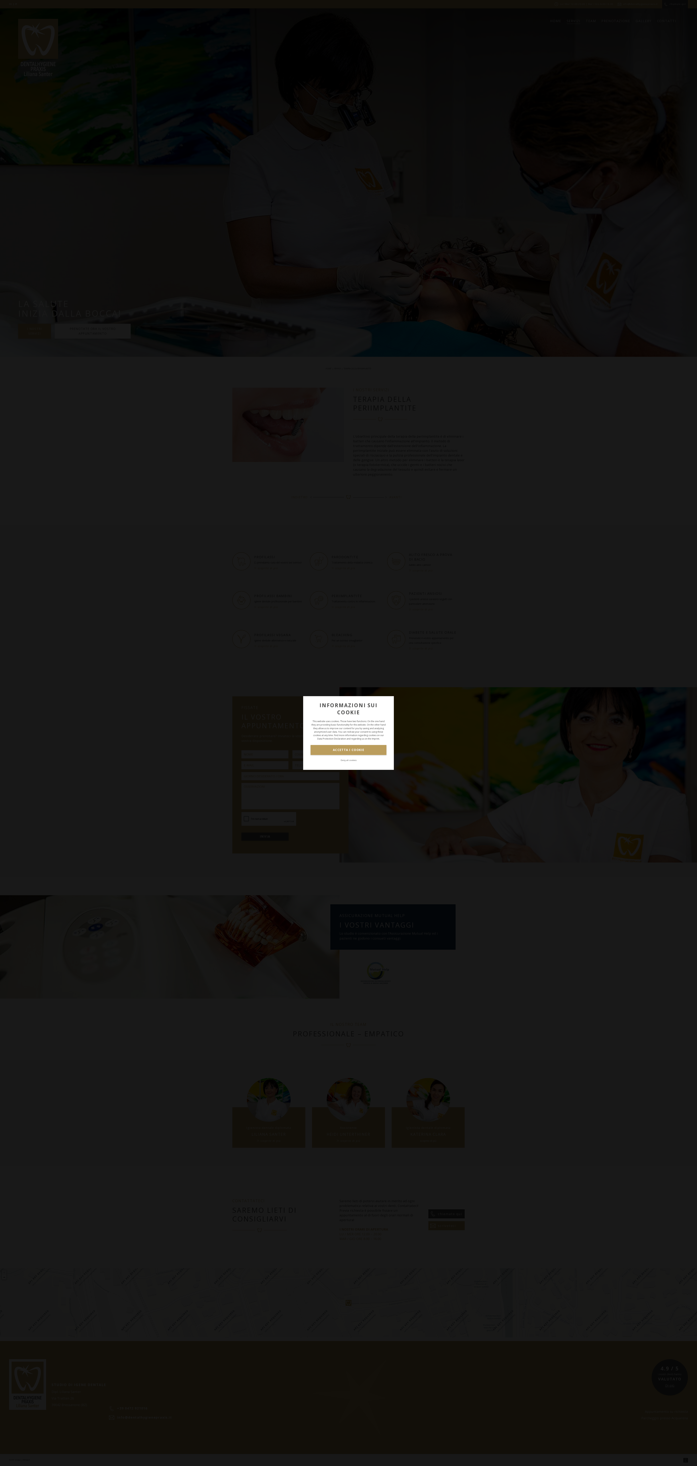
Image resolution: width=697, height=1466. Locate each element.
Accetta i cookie (348, 750)
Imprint (375, 738)
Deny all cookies (348, 760)
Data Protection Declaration (331, 738)
